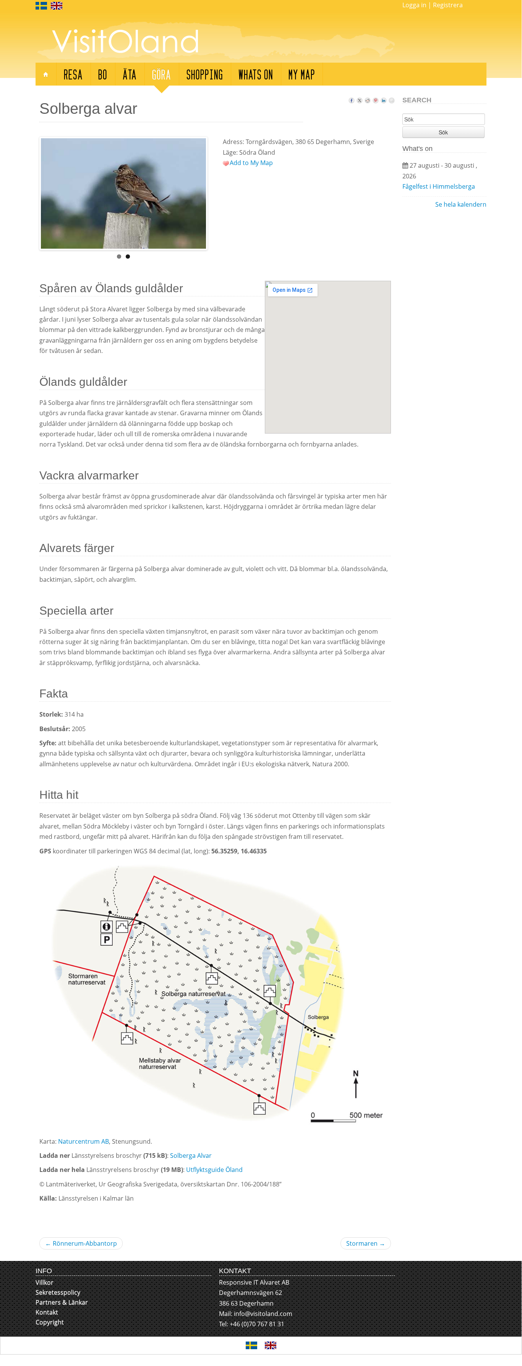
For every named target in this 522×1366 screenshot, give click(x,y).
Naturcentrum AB (83, 1141)
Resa (73, 73)
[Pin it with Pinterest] (376, 98)
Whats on (255, 73)
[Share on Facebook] (352, 98)
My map (302, 73)
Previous (33, 191)
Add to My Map (251, 163)
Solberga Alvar (191, 1155)
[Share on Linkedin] (384, 98)
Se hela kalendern (460, 204)
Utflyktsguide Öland (214, 1169)
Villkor (44, 1282)
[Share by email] (392, 98)
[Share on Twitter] (360, 98)
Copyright (50, 1322)
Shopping (204, 73)
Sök (443, 132)
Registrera (448, 5)
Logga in (414, 5)
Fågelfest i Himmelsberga (438, 186)
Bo (102, 73)
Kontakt (47, 1312)
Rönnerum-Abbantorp (81, 1243)
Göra (161, 73)
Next (214, 191)
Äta (130, 73)
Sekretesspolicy (58, 1292)
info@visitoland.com (263, 1313)
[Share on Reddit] (368, 98)
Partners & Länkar (62, 1302)
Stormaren (365, 1243)
